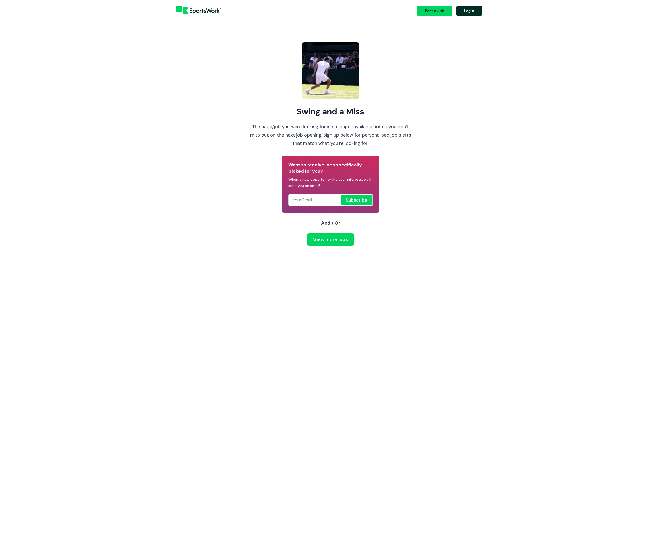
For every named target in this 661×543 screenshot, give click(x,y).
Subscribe (356, 200)
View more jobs (330, 239)
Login (469, 10)
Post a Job (434, 10)
